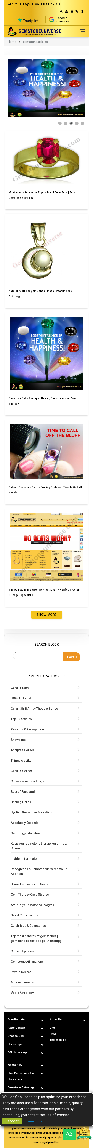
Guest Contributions (25, 915)
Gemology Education (26, 833)
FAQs (53, 1033)
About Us (56, 1019)
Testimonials (58, 1039)
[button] (80, 12)
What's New (15, 1064)
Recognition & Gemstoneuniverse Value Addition (39, 871)
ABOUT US (14, 4)
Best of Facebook (23, 791)
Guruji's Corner (21, 771)
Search (71, 657)
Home (12, 42)
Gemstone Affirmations (27, 961)
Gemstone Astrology (21, 1087)
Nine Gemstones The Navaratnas (21, 1076)
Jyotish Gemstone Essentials (31, 812)
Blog (53, 1027)
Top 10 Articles (21, 719)
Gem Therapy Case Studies (30, 894)
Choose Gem (16, 1036)
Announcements (22, 982)
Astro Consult (16, 1027)
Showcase (18, 739)
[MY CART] (72, 11)
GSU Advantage (18, 1052)
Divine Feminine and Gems (29, 884)
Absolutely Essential (25, 823)
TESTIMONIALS (51, 4)
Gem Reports (16, 1019)
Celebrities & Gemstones (28, 925)
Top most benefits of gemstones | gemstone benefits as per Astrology (36, 938)
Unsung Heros (21, 802)
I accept (12, 1121)
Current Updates (22, 951)
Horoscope (15, 1044)
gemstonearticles (35, 42)
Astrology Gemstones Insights (32, 905)
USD (80, 11)
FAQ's (26, 4)
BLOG (35, 4)
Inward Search (21, 972)
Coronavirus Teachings (27, 781)
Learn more (34, 1121)
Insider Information (24, 858)
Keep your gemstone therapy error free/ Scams (39, 846)
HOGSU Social (21, 698)
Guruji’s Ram (20, 688)
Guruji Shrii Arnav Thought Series (34, 708)
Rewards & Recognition (27, 729)
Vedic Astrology (22, 992)
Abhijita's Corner (22, 750)
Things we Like (21, 760)
